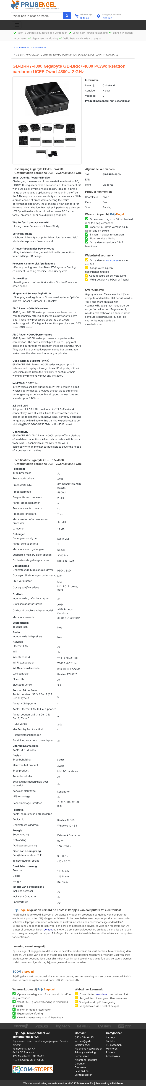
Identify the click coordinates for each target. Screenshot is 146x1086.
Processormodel (22, 491)
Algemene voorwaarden (88, 1048)
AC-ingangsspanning (25, 845)
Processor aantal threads (27, 508)
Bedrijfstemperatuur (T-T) (27, 855)
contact (48, 929)
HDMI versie (20, 723)
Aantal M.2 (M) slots (24, 749)
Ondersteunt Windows (25, 824)
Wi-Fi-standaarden (23, 662)
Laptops (111, 1037)
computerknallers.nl (25, 1036)
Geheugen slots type (25, 538)
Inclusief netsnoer (23, 890)
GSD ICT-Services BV (80, 1083)
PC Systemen (114, 1044)
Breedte (17, 870)
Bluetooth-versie (22, 684)
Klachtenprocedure (86, 1059)
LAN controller (21, 673)
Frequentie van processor (27, 497)
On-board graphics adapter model (33, 610)
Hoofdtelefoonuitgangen (27, 734)
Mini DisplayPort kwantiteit (28, 729)
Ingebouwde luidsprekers (27, 636)
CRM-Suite (116, 1083)
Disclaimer (81, 1067)
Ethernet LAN (20, 645)
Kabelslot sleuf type (24, 790)
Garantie (80, 1063)
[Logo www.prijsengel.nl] (35, 4)
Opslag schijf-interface (26, 587)
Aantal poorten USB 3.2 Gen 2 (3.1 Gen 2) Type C (32, 716)
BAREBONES (39, 47)
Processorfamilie (22, 484)
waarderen (112, 260)
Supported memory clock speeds (32, 554)
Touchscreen (20, 626)
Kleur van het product (25, 765)
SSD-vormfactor (22, 580)
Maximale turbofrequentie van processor (30, 521)
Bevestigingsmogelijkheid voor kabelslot (30, 783)
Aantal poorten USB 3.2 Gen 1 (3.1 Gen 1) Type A (32, 696)
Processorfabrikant (24, 478)
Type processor (22, 472)
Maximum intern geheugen (28, 549)
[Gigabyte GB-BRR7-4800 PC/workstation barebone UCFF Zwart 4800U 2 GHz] (47, 99)
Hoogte (17, 881)
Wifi (15, 651)
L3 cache (18, 528)
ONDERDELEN (22, 47)
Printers (110, 1052)
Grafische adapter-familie (27, 603)
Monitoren (112, 1048)
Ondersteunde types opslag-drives (33, 569)
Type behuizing (22, 759)
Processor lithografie (24, 513)
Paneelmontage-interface (27, 802)
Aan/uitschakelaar (23, 776)
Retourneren (82, 1056)
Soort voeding (21, 834)
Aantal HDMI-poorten (25, 703)
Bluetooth (18, 679)
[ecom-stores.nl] (32, 1069)
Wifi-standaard (21, 657)
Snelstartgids (20, 901)
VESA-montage (21, 796)
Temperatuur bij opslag (26, 860)
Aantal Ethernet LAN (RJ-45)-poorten (34, 708)
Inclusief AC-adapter (25, 896)
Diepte (16, 875)
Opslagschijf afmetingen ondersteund (34, 575)
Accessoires (113, 1056)
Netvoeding (19, 839)
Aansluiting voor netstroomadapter (33, 740)
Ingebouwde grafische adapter (31, 598)
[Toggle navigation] (17, 24)
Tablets (110, 1041)
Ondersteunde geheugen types (31, 560)
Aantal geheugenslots (25, 543)
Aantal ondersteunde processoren (32, 813)
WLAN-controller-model (26, 668)
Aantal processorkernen (26, 502)
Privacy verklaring (85, 1052)
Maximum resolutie (23, 617)
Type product (20, 770)
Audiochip (18, 819)
